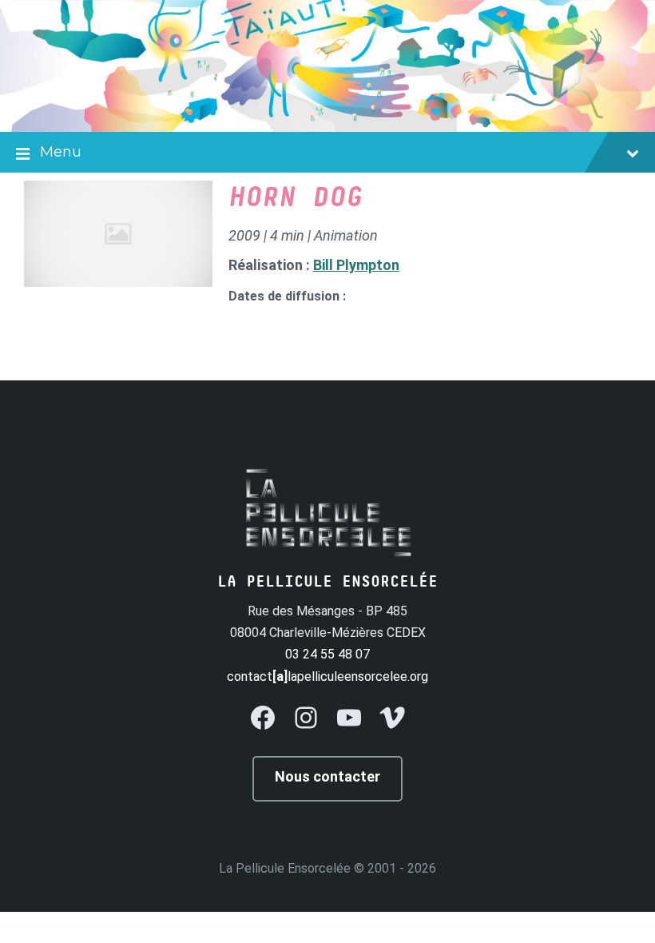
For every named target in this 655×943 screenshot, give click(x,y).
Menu (60, 152)
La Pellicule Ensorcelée (285, 868)
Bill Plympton (356, 265)
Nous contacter (327, 776)
